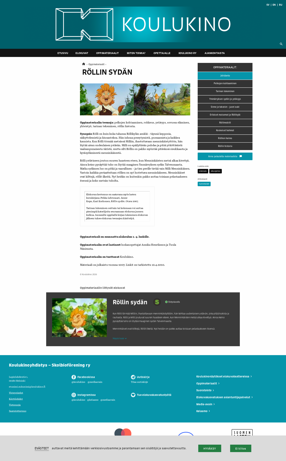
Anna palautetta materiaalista (225, 156)
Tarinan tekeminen (225, 91)
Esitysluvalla (174, 302)
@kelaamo (93, 399)
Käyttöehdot (16, 398)
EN (274, 4)
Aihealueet (202, 179)
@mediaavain (95, 382)
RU (280, 4)
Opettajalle (162, 53)
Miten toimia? (136, 53)
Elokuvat (82, 53)
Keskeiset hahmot (225, 130)
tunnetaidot (204, 183)
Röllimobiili (225, 122)
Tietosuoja (15, 404)
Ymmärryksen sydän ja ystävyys (225, 99)
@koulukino (78, 382)
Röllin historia (225, 146)
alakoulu (203, 171)
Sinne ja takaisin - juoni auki (225, 107)
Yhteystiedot (16, 392)
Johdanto (225, 75)
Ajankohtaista (215, 53)
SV (267, 4)
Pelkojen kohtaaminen (225, 83)
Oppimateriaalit (107, 53)
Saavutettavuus (17, 411)
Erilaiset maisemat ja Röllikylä (225, 115)
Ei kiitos (240, 448)
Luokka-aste (203, 166)
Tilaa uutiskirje (139, 382)
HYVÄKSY (209, 448)
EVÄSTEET (42, 448)
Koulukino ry (188, 53)
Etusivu (62, 53)
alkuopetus (215, 171)
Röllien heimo (225, 138)
